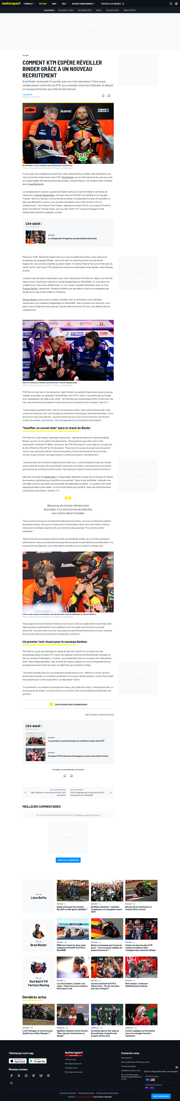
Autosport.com (71, 1068)
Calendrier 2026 (84, 10)
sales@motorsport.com (130, 1070)
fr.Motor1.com (70, 1059)
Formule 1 (28, 3)
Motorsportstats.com (74, 1072)
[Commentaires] (110, 95)
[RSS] (11, 1083)
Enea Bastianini (35, 184)
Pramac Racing (30, 288)
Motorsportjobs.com (73, 1063)
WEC (64, 3)
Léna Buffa (27, 94)
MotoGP (42, 3)
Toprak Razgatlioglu (44, 195)
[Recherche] (171, 3)
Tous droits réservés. (102, 1097)
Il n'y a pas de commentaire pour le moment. (68, 815)
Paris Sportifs (130, 10)
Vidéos (98, 10)
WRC (54, 3)
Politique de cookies (86, 1093)
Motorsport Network (83, 1097)
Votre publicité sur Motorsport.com (135, 1062)
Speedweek (49, 476)
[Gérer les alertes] (71, 775)
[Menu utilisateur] (176, 3)
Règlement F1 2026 (65, 10)
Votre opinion (126, 1058)
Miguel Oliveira (30, 299)
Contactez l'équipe (128, 1066)
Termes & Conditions (68, 1093)
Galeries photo (112, 10)
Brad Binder (68, 177)
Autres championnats (83, 3)
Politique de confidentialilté (107, 1093)
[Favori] (103, 95)
